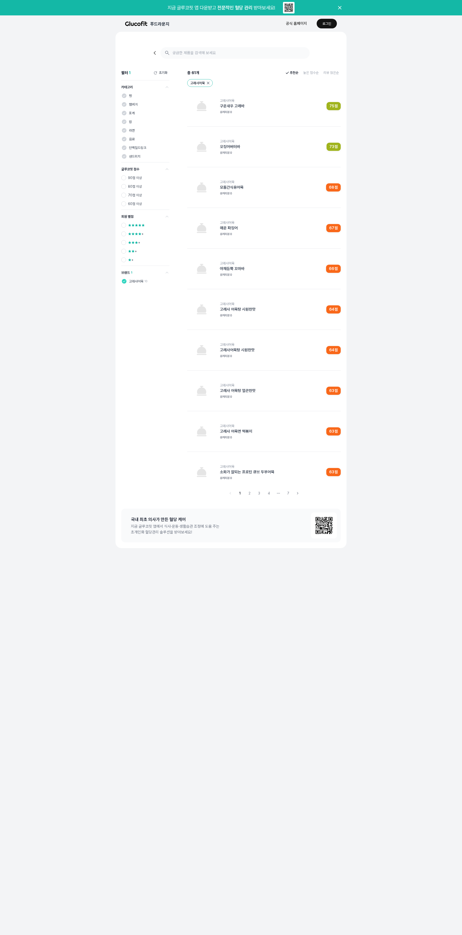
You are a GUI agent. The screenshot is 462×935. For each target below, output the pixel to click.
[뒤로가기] (155, 53)
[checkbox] (124, 96)
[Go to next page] (298, 493)
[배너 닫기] (340, 8)
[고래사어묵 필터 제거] (208, 83)
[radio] (123, 177)
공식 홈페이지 (296, 23)
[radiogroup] (145, 191)
